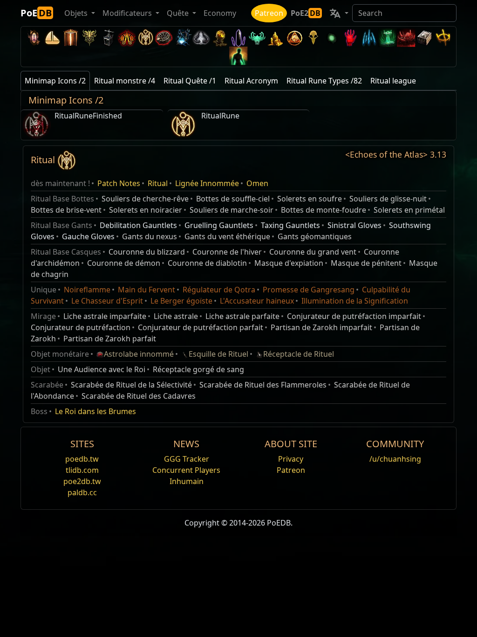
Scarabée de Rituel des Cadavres (139, 396)
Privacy (290, 459)
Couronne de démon (123, 263)
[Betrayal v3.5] (257, 37)
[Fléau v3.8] (220, 37)
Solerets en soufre (309, 199)
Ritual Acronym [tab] (251, 81)
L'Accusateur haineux (257, 301)
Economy (220, 13)
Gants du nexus (149, 236)
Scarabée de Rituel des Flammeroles (263, 385)
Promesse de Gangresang (308, 289)
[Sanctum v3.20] (70, 37)
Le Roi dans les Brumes (95, 411)
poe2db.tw (82, 481)
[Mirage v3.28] (33, 37)
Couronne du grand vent (312, 252)
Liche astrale (176, 316)
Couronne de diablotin (207, 263)
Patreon (269, 13)
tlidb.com (82, 470)
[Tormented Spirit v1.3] (387, 37)
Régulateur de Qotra (219, 289)
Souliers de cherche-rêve (145, 199)
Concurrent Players (186, 470)
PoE (36, 13)
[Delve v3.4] (275, 37)
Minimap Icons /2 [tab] (55, 81)
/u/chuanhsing (395, 459)
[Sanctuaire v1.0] (443, 37)
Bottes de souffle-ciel (233, 199)
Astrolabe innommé (139, 354)
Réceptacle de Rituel (298, 354)
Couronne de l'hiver (227, 252)
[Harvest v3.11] (182, 37)
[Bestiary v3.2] (313, 37)
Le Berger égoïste (181, 301)
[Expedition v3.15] (108, 37)
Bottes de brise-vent (66, 210)
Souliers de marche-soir (231, 210)
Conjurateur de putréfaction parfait (200, 327)
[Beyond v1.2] (406, 37)
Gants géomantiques (315, 236)
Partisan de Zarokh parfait (109, 338)
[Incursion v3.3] (294, 37)
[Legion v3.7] (238, 37)
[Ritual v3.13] (145, 37)
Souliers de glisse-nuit (388, 199)
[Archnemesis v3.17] (89, 37)
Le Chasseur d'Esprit (107, 301)
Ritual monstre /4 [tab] (124, 81)
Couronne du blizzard (147, 252)
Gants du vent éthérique (227, 236)
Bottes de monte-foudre (323, 210)
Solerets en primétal (409, 210)
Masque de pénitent (366, 263)
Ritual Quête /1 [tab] (190, 81)
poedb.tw (82, 459)
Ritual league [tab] (393, 81)
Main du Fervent (146, 289)
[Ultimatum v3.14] (126, 37)
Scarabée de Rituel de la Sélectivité (131, 385)
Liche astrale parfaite (242, 316)
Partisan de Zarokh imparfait (321, 327)
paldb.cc (82, 492)
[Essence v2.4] (369, 37)
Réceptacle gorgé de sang (198, 369)
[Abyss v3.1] (331, 37)
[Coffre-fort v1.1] (425, 37)
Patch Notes (118, 183)
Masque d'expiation (288, 263)
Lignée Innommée (207, 183)
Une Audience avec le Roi (101, 369)
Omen (257, 183)
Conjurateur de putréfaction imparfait (354, 316)
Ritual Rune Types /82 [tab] (324, 81)
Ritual (158, 183)
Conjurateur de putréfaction (80, 327)
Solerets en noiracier (145, 210)
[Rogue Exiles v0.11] (238, 56)
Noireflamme (87, 289)
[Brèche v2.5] (350, 37)
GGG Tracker (186, 459)
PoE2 (305, 13)
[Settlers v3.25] (52, 37)
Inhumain (187, 481)
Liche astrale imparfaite (104, 316)
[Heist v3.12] (164, 37)
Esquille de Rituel (218, 354)
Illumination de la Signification (354, 301)
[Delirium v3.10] (201, 37)
